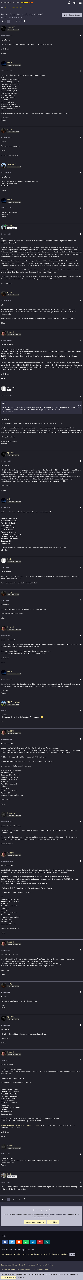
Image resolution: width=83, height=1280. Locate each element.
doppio (51, 1254)
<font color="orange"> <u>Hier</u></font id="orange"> (21, 1125)
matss (57, 1254)
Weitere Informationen (9, 1277)
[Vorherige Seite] (2, 21)
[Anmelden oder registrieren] (75, 3)
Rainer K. (26, 1254)
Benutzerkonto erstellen (35, 1222)
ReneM (12, 1254)
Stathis (5, 17)
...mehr (72, 1255)
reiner (19, 1254)
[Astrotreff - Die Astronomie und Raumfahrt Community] (17, 3)
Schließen (21, 1277)
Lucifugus (5, 1254)
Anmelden (53, 1222)
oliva (45, 1254)
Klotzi (33, 1254)
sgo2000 (39, 1254)
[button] (80, 3)
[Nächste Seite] (24, 21)
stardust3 (64, 1254)
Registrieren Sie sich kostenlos (55, 1215)
